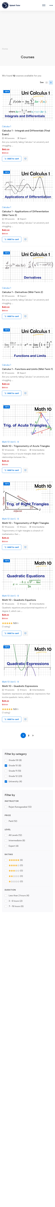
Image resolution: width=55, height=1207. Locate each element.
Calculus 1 (6, 126)
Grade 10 (15, 765)
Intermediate (17, 840)
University (15, 781)
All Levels (15, 835)
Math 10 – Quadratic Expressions (20, 686)
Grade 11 (15, 771)
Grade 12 (15, 776)
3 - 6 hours (15, 901)
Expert (13, 846)
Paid (13, 821)
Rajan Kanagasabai (20, 807)
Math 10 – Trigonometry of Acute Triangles (26, 446)
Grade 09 (15, 760)
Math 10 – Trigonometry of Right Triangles (25, 523)
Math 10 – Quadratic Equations (19, 600)
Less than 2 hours (19, 895)
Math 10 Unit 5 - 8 (10, 442)
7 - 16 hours (16, 906)
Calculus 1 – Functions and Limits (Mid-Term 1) (27, 369)
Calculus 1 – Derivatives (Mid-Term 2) (22, 292)
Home (5, 49)
